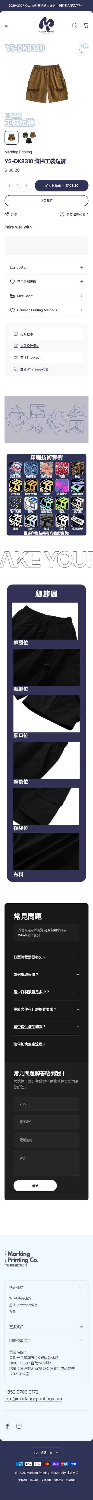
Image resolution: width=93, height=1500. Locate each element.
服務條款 (46, 1480)
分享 (14, 214)
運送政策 (58, 1480)
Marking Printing (18, 152)
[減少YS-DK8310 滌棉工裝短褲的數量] (9, 185)
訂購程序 (26, 334)
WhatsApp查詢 (20, 1298)
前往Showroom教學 (23, 1305)
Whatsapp (25, 935)
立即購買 (46, 201)
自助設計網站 (29, 346)
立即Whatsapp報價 (34, 369)
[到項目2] (29, 138)
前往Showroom (31, 357)
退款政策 (23, 1480)
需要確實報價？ (77, 214)
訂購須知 (50, 930)
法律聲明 (69, 1480)
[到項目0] (12, 138)
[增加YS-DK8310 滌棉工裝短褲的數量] (26, 185)
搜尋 (12, 1311)
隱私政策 (34, 1480)
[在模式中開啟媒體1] (80, 51)
